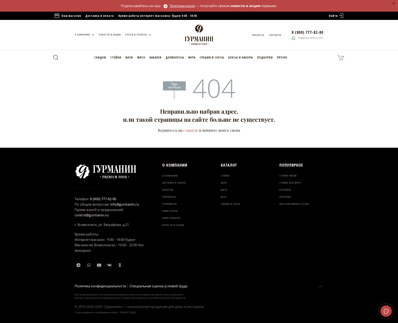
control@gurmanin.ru (92, 215)
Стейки (115, 57)
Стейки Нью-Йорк (290, 182)
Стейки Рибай (288, 175)
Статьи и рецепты (136, 34)
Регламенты (169, 203)
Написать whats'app (310, 37)
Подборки (265, 57)
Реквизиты (169, 196)
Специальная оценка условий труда (158, 286)
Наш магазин (71, 16)
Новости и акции (173, 225)
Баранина (285, 189)
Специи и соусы (212, 57)
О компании (83, 34)
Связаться (258, 35)
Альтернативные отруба (294, 203)
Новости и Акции (110, 34)
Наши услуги (170, 210)
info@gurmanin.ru (124, 204)
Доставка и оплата (99, 16)
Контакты (275, 35)
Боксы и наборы (240, 57)
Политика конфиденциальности (100, 286)
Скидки (100, 57)
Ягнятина (285, 196)
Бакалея (155, 57)
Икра (191, 57)
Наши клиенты (171, 217)
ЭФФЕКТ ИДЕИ (128, 312)
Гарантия (168, 189)
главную (190, 130)
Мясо (141, 57)
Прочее (282, 57)
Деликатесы (175, 57)
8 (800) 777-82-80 (103, 199)
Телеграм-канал (182, 6)
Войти (333, 16)
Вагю (129, 57)
